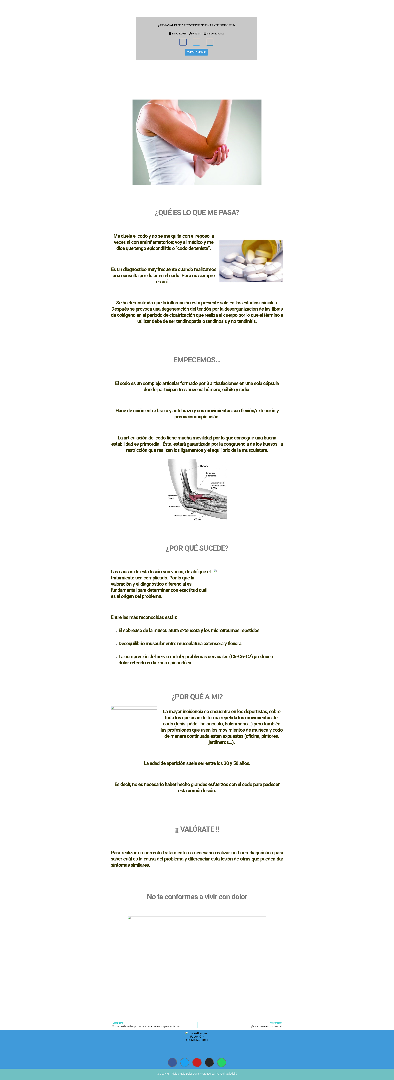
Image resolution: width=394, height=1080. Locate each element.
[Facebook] (172, 1062)
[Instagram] (209, 1062)
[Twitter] (184, 1062)
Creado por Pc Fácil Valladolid (219, 1073)
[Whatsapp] (221, 1062)
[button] (183, 42)
